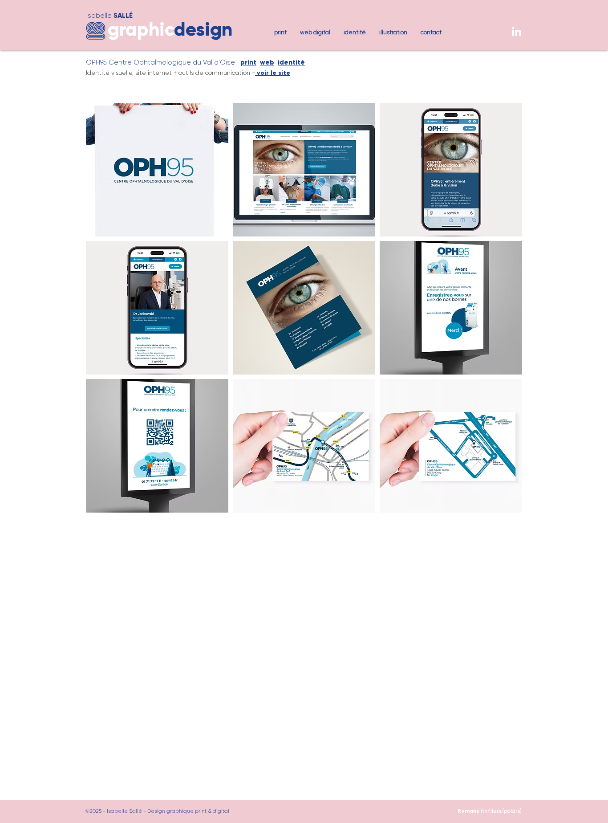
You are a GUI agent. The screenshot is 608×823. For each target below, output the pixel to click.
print (248, 62)
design (203, 29)
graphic (141, 29)
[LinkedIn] (516, 32)
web (267, 62)
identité (291, 62)
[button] (157, 169)
